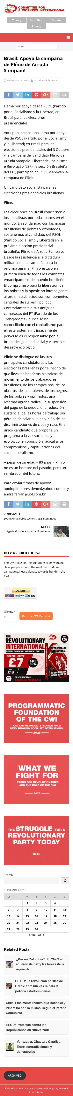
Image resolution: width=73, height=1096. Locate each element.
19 (64, 916)
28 (17, 929)
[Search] (65, 880)
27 (8, 929)
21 (17, 923)
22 (27, 923)
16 (36, 916)
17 (45, 916)
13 (8, 916)
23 (36, 923)
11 (55, 909)
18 (55, 916)
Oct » (41, 935)
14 (17, 916)
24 (45, 923)
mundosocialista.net (45, 80)
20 (8, 923)
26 (64, 923)
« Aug (32, 935)
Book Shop (36, 20)
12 (64, 909)
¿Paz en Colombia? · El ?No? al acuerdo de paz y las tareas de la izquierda (40, 964)
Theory (16, 20)
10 (45, 909)
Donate (56, 20)
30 (36, 929)
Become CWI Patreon (36, 616)
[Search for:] (36, 46)
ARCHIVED (15, 1075)
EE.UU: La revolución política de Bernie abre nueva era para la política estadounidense (39, 986)
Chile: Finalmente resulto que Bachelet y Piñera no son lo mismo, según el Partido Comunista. (36, 1008)
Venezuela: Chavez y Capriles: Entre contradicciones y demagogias (39, 1046)
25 (55, 923)
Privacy (36, 26)
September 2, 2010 (17, 80)
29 (27, 929)
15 (27, 916)
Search (8, 875)
